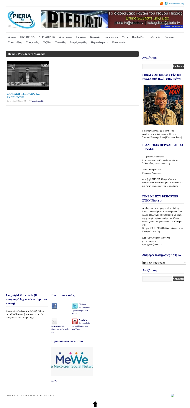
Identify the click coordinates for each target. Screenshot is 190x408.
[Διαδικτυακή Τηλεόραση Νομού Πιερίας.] (21, 28)
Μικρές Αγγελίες (78, 42)
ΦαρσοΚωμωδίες (37, 101)
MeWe (54, 381)
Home (11, 53)
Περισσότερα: (98, 42)
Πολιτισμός (154, 37)
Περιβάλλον (138, 37)
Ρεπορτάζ (169, 37)
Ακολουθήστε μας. (176, 3)
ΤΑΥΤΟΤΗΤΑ (27, 37)
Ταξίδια (47, 42)
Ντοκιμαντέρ (111, 37)
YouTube (81, 324)
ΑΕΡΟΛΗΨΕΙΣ (47, 37)
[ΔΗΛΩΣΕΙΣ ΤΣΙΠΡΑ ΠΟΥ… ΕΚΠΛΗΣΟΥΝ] (28, 89)
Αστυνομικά (65, 37)
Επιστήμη (81, 37)
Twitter (81, 308)
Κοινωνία (95, 37)
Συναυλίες (60, 42)
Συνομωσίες (32, 42)
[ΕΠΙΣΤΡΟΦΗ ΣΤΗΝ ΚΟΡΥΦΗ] (95, 406)
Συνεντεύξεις (15, 42)
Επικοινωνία (118, 42)
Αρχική (12, 37)
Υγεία (125, 37)
